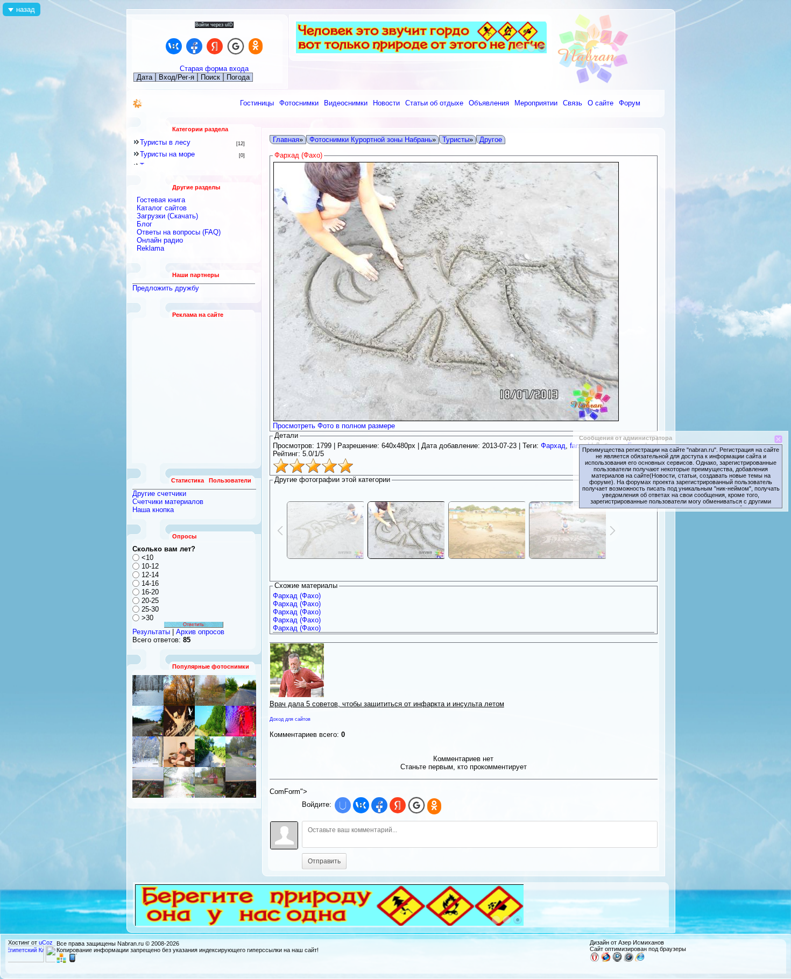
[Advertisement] (194, 390)
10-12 (150, 566)
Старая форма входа (214, 69)
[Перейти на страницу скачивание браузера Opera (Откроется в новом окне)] (594, 959)
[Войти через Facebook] (194, 46)
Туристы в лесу (165, 142)
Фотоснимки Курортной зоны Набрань (370, 140)
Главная (286, 140)
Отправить (324, 861)
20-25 (150, 601)
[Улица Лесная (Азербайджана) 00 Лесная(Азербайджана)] (210, 690)
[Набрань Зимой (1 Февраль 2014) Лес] (148, 751)
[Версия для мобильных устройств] (72, 960)
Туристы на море (167, 154)
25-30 (150, 609)
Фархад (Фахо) (297, 596)
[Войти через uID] (343, 805)
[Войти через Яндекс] (215, 46)
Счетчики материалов (167, 502)
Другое (490, 140)
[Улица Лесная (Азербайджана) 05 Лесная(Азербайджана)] (210, 782)
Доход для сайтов (290, 719)
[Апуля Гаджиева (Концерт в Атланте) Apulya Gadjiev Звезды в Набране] (179, 751)
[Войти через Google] (235, 46)
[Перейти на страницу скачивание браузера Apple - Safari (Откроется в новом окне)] (628, 959)
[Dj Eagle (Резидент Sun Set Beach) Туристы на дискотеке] (179, 721)
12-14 (150, 575)
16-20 (150, 592)
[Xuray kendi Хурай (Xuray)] (240, 690)
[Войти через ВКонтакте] (174, 46)
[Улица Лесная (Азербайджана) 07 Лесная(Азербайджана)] (179, 782)
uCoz (46, 942)
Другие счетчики (159, 494)
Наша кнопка (153, 510)
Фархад (553, 446)
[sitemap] (61, 960)
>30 (147, 618)
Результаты (151, 632)
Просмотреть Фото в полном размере (334, 426)
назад (25, 9)
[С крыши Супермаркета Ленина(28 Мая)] (148, 721)
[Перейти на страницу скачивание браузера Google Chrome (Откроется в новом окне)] (617, 959)
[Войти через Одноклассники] (256, 46)
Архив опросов (200, 632)
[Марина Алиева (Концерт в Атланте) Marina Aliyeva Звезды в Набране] (240, 721)
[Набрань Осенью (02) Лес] (179, 690)
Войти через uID (214, 24)
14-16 (150, 583)
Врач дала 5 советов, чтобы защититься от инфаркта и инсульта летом (387, 704)
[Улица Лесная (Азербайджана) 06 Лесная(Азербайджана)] (240, 782)
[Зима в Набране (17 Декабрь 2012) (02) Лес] (148, 690)
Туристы (455, 140)
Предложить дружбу (165, 288)
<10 (147, 558)
